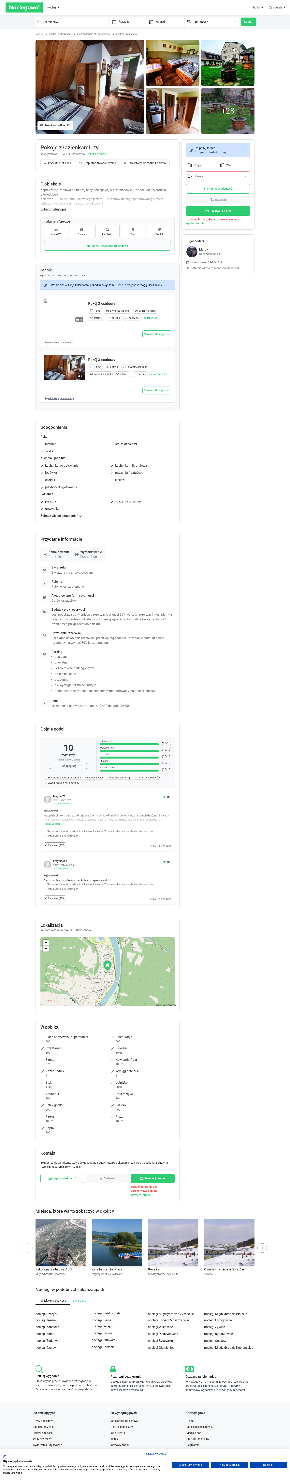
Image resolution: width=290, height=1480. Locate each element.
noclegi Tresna (46, 1320)
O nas (190, 1420)
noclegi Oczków (215, 1341)
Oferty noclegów (43, 1420)
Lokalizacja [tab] (80, 1300)
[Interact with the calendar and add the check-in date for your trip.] (113, 22)
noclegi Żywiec (214, 1327)
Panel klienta (117, 1432)
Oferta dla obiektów (121, 1426)
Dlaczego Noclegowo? (199, 1426)
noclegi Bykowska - (161, 1341)
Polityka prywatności (155, 1454)
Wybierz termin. (195, 223)
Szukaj (248, 22)
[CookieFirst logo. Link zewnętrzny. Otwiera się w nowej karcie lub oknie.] (4, 1457)
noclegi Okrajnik (103, 1326)
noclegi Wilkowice (160, 1327)
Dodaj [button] (257, 7)
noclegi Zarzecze (47, 1327)
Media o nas (193, 1432)
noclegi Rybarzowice (218, 1334)
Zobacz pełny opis (53, 209)
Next (264, 1245)
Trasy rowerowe (42, 1438)
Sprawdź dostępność (157, 334)
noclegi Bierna (101, 1320)
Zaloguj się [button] (276, 7)
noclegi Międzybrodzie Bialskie (225, 1314)
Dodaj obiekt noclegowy (123, 1420)
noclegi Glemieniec (161, 1348)
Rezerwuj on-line (220, 210)
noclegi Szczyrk (46, 1314)
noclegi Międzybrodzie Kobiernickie (228, 1348)
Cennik (113, 1438)
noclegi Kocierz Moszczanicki (168, 1320)
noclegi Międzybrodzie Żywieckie (171, 1314)
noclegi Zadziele (103, 1347)
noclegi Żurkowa (47, 1341)
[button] (150, 318)
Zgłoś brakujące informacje (59, 342)
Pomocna (56, 845)
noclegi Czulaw (46, 1348)
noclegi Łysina (102, 1333)
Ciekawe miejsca (43, 1432)
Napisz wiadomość (220, 188)
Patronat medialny (197, 1438)
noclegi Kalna (45, 1334)
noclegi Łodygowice (218, 1320)
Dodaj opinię (68, 766)
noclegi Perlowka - (104, 1340)
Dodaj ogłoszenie (43, 1426)
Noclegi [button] (52, 7)
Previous (28, 1250)
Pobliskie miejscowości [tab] (52, 1300)
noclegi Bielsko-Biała (106, 1313)
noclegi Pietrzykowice (163, 1334)
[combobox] (72, 22)
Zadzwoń (220, 199)
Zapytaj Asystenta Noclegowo (109, 245)
